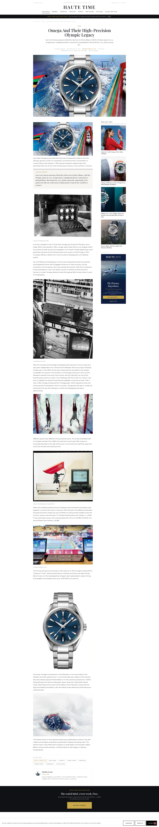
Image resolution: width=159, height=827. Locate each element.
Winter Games (60, 764)
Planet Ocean (71, 760)
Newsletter (115, 2)
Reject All (140, 823)
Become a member (79, 805)
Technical (63, 11)
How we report (93, 50)
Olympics (62, 760)
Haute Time (36, 21)
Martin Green (60, 48)
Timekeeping (50, 764)
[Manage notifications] (155, 823)
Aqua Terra (52, 760)
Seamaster (82, 760)
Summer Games (38, 764)
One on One (90, 11)
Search (123, 2)
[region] (79, 822)
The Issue (99, 11)
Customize (128, 823)
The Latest (46, 11)
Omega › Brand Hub (40, 760)
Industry (72, 11)
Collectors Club (111, 11)
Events (80, 11)
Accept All (151, 823)
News (43, 21)
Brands (55, 11)
